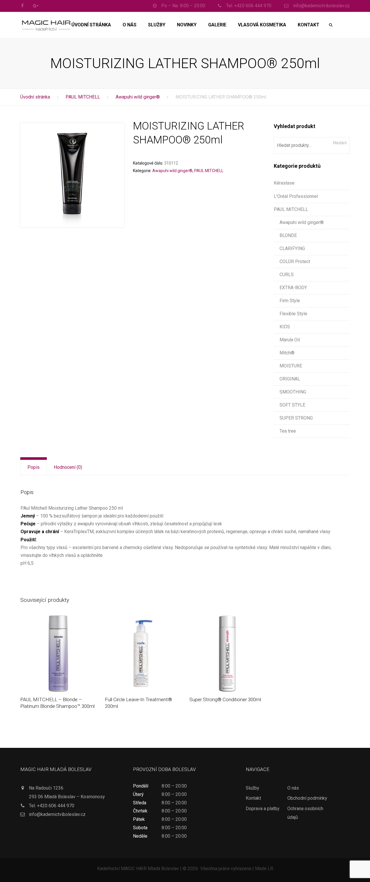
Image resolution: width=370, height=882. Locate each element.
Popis (33, 467)
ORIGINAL (290, 379)
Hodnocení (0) (68, 467)
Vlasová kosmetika (262, 25)
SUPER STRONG (296, 418)
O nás (129, 25)
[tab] (33, 467)
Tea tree (288, 431)
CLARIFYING (292, 248)
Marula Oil (290, 339)
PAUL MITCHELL (83, 97)
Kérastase (284, 183)
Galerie (217, 25)
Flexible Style (293, 313)
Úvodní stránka (91, 25)
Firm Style (290, 300)
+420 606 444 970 (55, 805)
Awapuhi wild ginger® (138, 97)
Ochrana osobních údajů (305, 813)
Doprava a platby (263, 808)
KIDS (285, 326)
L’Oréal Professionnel (296, 196)
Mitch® (287, 353)
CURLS (287, 274)
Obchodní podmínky (307, 798)
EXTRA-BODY (293, 287)
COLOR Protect (295, 261)
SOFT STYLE (292, 405)
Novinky (187, 25)
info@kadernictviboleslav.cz (57, 814)
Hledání (340, 143)
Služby (156, 25)
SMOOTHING (293, 392)
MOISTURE (291, 366)
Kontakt (308, 25)
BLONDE (288, 235)
